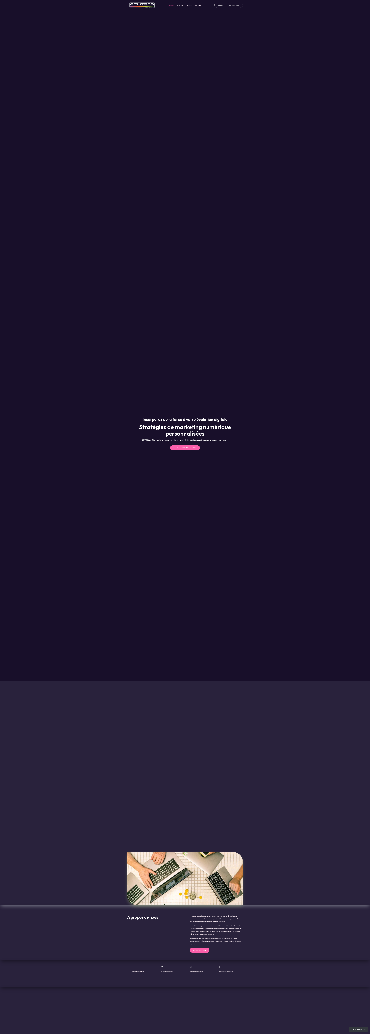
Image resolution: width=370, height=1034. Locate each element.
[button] (228, 5)
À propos (180, 5)
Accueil (171, 5)
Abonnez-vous (358, 1029)
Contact (198, 5)
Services (189, 5)
